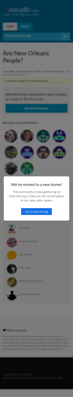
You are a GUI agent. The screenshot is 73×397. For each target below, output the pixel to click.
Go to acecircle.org (36, 211)
